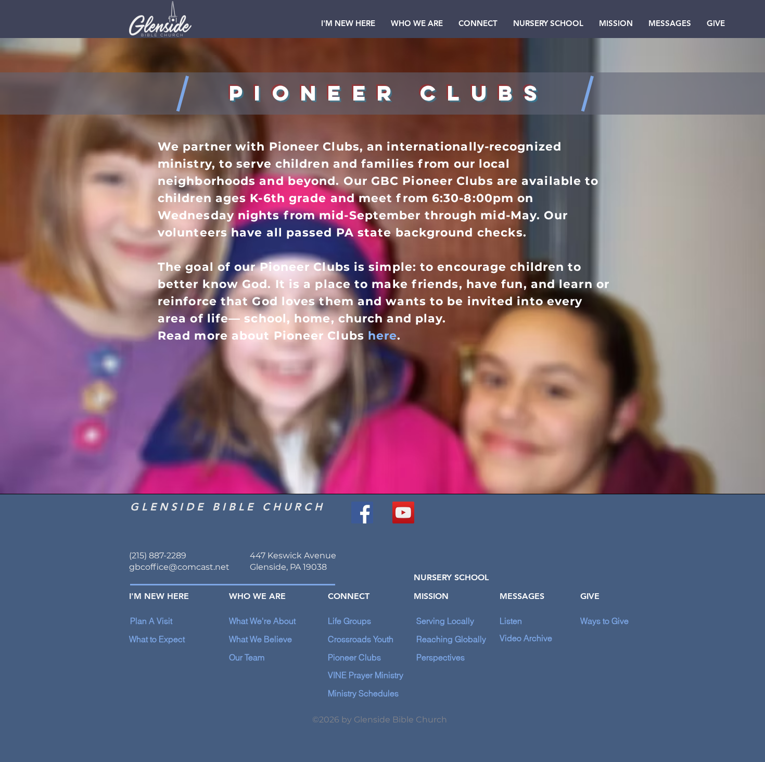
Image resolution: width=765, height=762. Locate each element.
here (382, 336)
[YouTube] (403, 512)
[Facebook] (362, 512)
